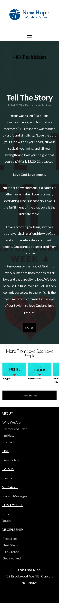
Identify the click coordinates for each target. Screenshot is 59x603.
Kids (5, 514)
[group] (14, 372)
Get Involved (11, 558)
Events (7, 478)
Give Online (10, 460)
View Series (29, 395)
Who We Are (11, 422)
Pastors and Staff (14, 429)
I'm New (8, 435)
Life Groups (10, 552)
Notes (29, 327)
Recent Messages (14, 496)
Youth (6, 520)
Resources (9, 538)
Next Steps (10, 545)
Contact (8, 442)
